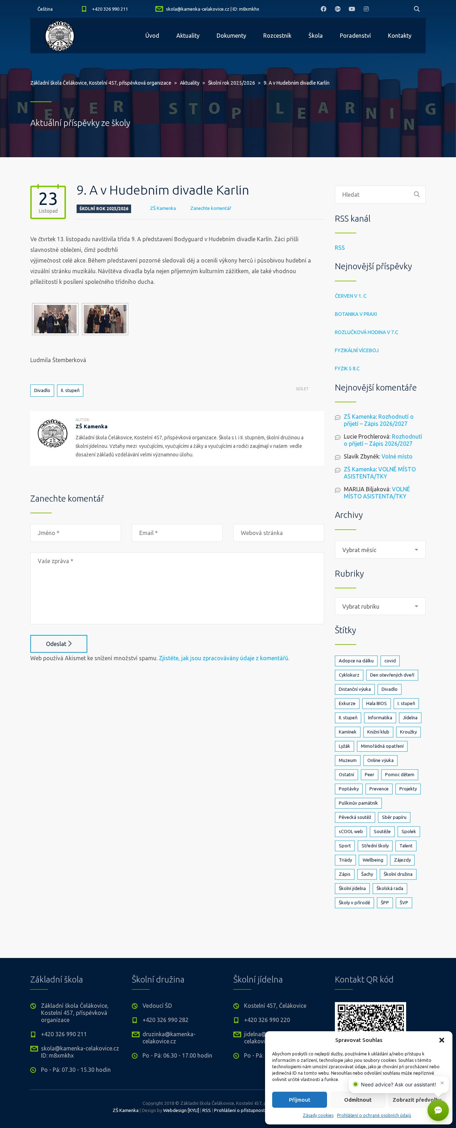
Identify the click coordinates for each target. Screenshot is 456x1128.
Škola (316, 35)
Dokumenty (231, 35)
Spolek (408, 831)
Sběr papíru (394, 817)
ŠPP (385, 902)
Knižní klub (378, 731)
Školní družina (398, 874)
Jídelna (410, 717)
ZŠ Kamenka (163, 208)
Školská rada (390, 888)
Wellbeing (373, 859)
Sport (345, 845)
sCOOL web (351, 831)
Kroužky (408, 731)
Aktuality (188, 35)
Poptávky (349, 788)
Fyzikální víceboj (357, 350)
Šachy (367, 874)
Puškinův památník (358, 802)
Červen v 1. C (351, 296)
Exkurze (347, 703)
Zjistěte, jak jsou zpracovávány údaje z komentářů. (224, 658)
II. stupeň (70, 390)
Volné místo (397, 456)
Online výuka (380, 760)
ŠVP (404, 902)
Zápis (345, 874)
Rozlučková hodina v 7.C (366, 332)
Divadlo (42, 390)
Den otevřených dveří (392, 674)
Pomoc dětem (399, 774)
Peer (369, 774)
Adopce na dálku (356, 660)
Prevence (379, 788)
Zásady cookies (318, 1115)
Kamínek (348, 731)
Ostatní (346, 774)
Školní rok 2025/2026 (103, 208)
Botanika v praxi (356, 314)
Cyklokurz (349, 674)
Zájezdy (402, 859)
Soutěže (382, 831)
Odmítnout (358, 1100)
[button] (441, 1040)
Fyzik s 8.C (347, 368)
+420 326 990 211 (110, 8)
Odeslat (56, 644)
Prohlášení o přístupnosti (240, 1110)
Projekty (408, 788)
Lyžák (344, 745)
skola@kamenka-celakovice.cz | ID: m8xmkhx (212, 8)
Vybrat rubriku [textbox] (360, 606)
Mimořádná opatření (382, 745)
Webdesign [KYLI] (181, 1110)
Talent (406, 845)
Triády (345, 859)
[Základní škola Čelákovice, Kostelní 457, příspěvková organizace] (60, 35)
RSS (340, 247)
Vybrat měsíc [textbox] (359, 550)
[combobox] (380, 549)
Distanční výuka (355, 689)
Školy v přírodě (354, 902)
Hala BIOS (376, 703)
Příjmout (299, 1100)
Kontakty (399, 35)
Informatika (380, 717)
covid (390, 660)
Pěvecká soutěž (355, 817)
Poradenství (355, 35)
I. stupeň (406, 703)
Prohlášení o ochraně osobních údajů (374, 1115)
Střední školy (375, 845)
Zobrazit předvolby (417, 1100)
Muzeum (348, 760)
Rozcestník (277, 35)
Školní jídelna (352, 888)
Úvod (152, 35)
